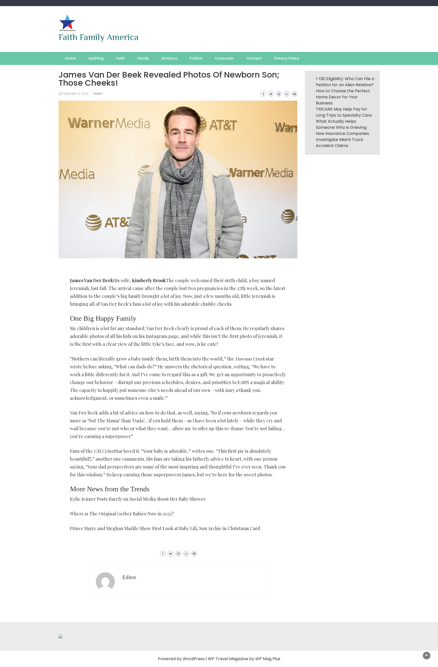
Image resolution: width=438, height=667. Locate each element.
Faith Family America (99, 37)
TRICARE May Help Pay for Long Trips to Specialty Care (344, 112)
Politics (195, 58)
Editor (129, 577)
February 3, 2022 (75, 94)
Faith (120, 58)
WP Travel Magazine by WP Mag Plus (244, 659)
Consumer (224, 58)
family (98, 94)
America (169, 58)
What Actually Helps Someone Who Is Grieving (341, 124)
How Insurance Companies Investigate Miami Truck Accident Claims (342, 140)
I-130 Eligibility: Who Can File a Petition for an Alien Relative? (345, 82)
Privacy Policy (286, 58)
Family (143, 58)
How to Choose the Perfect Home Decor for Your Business (343, 97)
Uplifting (96, 58)
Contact (254, 58)
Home (70, 58)
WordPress (194, 659)
